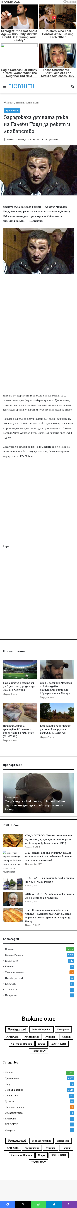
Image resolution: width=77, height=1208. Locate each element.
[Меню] (4, 88)
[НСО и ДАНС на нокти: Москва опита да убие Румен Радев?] (13, 883)
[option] (38, 793)
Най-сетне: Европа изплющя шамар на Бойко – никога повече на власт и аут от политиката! (48, 856)
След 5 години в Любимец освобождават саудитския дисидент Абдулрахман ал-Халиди (56, 688)
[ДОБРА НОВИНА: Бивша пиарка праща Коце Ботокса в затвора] (13, 899)
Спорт (41, 1043)
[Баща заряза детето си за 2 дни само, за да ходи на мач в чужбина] (20, 669)
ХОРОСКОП (11, 989)
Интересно (10, 995)
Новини (20, 102)
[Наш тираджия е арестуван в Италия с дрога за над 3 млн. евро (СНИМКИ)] (20, 712)
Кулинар (9, 966)
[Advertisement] (38, 351)
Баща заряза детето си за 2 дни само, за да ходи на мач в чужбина (19, 686)
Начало (10, 102)
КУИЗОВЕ (10, 983)
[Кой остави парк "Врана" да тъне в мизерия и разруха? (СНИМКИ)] (57, 712)
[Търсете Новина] (72, 88)
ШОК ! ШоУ (11, 960)
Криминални (32, 102)
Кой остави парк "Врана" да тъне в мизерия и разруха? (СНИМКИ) (55, 729)
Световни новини (14, 972)
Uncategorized (14, 978)
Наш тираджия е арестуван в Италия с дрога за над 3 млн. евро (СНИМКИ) (18, 731)
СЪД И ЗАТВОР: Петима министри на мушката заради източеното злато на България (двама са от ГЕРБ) (49, 839)
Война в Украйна (14, 955)
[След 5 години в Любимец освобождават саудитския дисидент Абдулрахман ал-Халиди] (57, 669)
